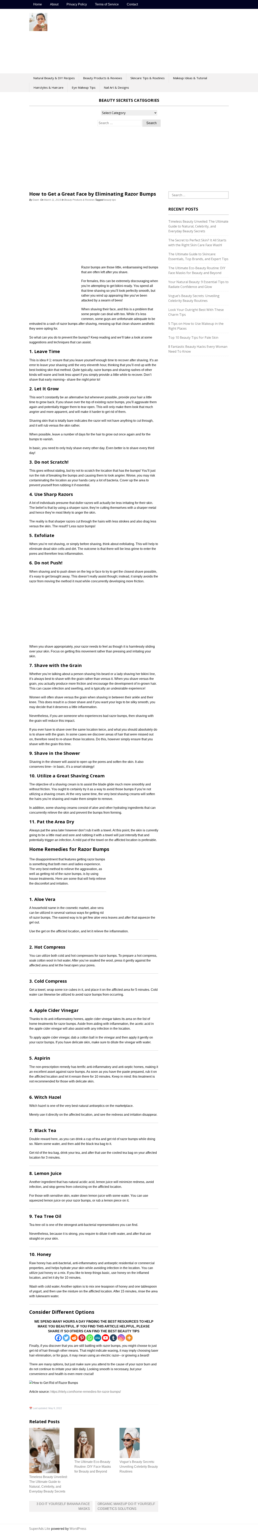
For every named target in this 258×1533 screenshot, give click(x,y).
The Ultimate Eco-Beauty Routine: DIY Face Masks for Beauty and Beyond (92, 1466)
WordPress (78, 1528)
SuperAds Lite (39, 1528)
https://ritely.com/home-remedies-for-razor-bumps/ (85, 1391)
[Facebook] (58, 1337)
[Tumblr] (113, 1337)
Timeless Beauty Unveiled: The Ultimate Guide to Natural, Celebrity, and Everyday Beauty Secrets (198, 226)
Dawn (36, 199)
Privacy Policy (77, 4)
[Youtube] (105, 1337)
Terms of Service (107, 4)
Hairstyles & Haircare (48, 87)
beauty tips (110, 199)
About (54, 4)
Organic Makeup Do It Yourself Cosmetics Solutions (126, 1506)
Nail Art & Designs (116, 87)
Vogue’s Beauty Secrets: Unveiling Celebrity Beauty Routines (139, 1466)
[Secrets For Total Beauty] (38, 29)
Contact (132, 4)
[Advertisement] (150, 41)
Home (37, 4)
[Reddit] (74, 1337)
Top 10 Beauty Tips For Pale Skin (193, 337)
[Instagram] (121, 1337)
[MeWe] (97, 1337)
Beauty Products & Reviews (102, 78)
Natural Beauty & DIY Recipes (54, 78)
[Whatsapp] (89, 1337)
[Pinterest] (81, 1337)
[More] (129, 1337)
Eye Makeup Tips (84, 87)
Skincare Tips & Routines (147, 78)
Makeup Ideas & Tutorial (190, 78)
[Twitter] (66, 1337)
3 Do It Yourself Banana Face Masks (63, 1506)
